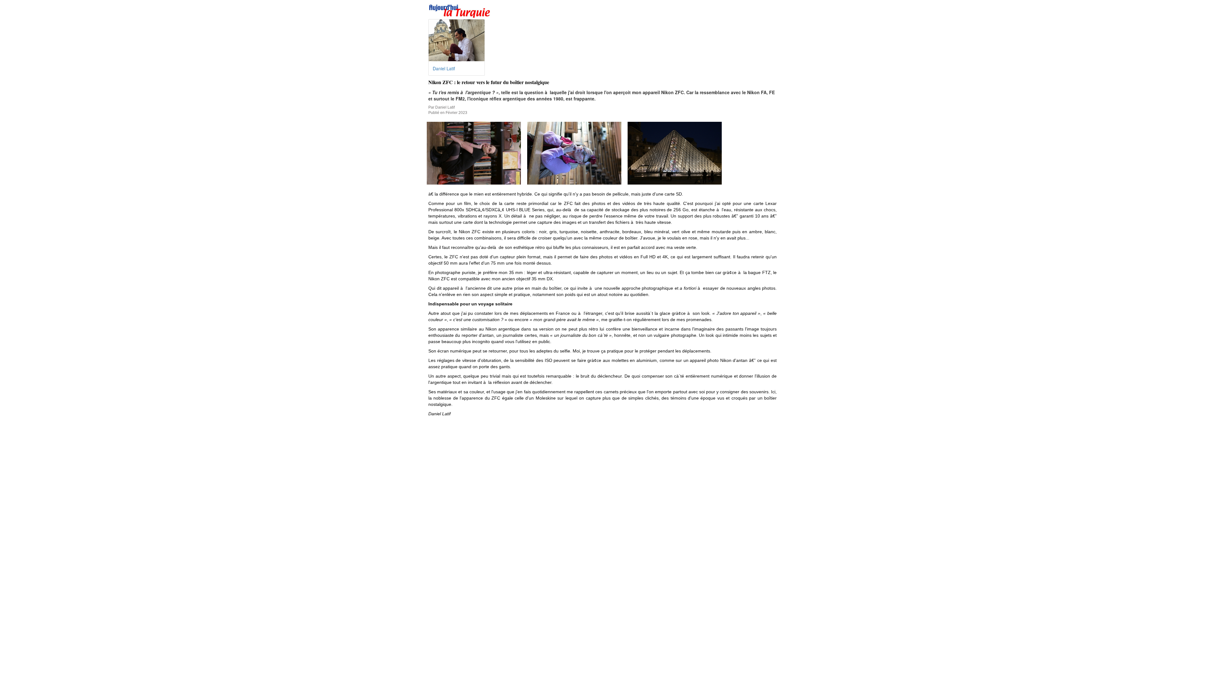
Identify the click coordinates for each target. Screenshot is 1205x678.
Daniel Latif (444, 68)
